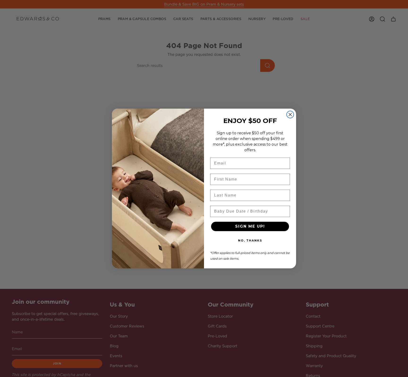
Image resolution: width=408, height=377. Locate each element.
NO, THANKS (250, 240)
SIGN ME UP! (250, 226)
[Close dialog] (290, 114)
